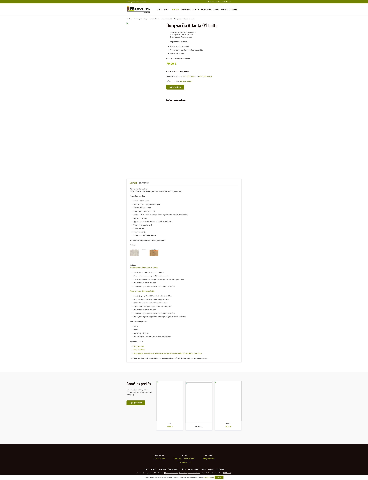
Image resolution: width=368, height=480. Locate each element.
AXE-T (228, 423)
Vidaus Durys (154, 19)
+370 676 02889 (159, 459)
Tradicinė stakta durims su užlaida (142, 291)
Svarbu (203, 469)
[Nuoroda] (139, 9)
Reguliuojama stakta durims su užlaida (144, 267)
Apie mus (211, 469)
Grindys (153, 469)
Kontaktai (220, 469)
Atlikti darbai (193, 469)
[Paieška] (240, 9)
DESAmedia (227, 473)
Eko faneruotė (167, 19)
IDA (169, 423)
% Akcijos (162, 469)
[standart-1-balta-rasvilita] (144, 94)
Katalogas (137, 19)
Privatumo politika (171, 473)
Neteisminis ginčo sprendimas (189, 473)
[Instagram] (236, 2)
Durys (146, 19)
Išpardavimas (172, 469)
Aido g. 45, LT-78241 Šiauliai (184, 459)
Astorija (199, 426)
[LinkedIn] (238, 1)
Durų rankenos (138, 346)
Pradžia (129, 19)
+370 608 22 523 (183, 462)
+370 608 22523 (205, 76)
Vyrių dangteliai (139, 350)
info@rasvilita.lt (186, 81)
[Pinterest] (241, 1)
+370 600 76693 (189, 76)
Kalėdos (183, 469)
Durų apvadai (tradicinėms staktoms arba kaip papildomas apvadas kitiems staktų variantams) (167, 353)
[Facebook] (233, 1)
